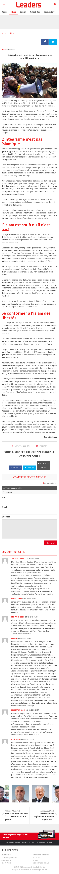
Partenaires (10, 842)
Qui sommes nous (6, 860)
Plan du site (36, 857)
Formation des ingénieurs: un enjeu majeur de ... (44, 815)
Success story (33, 842)
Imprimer (43, 446)
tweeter (53, 42)
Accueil (4, 33)
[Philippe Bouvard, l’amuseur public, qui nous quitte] (38, 793)
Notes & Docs (35, 12)
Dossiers (17, 842)
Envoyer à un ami (22, 446)
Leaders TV (25, 842)
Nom (4, 497)
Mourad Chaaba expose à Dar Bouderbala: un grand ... (16, 815)
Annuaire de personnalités (9, 857)
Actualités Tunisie (6, 854)
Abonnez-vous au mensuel (41, 862)
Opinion (23, 12)
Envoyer (51, 543)
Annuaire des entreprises (41, 854)
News (12, 33)
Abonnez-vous (44, 465)
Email (4, 507)
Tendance (49, 842)
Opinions (42, 842)
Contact (35, 860)
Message (6, 516)
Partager (45, 42)
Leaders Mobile (6, 862)
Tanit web (44, 869)
